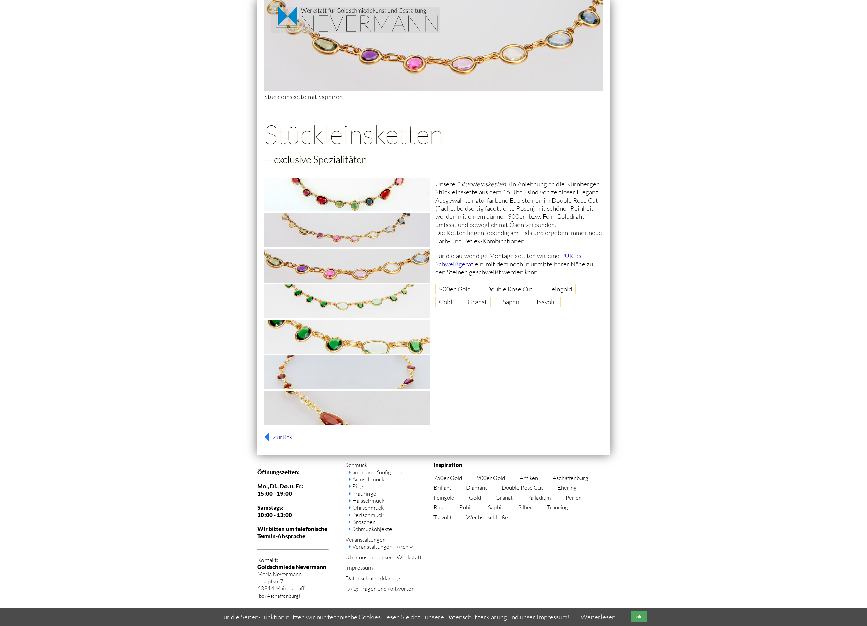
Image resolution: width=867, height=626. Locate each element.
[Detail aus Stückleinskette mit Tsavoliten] (347, 351)
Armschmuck (368, 479)
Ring (439, 507)
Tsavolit (546, 302)
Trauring (557, 507)
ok (638, 616)
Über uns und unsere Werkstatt (383, 557)
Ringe (359, 486)
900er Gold (455, 289)
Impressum (359, 567)
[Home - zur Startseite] (355, 30)
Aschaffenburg (570, 477)
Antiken (529, 477)
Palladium (539, 497)
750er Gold (448, 477)
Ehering (567, 487)
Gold (445, 302)
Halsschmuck (368, 500)
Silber (525, 507)
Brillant (442, 487)
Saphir (511, 302)
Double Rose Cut (509, 289)
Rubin (466, 507)
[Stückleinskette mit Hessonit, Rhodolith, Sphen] (347, 387)
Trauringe (364, 493)
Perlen (574, 497)
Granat (477, 302)
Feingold (560, 289)
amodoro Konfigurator (379, 472)
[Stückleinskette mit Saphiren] (347, 245)
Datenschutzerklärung (372, 578)
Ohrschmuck (368, 507)
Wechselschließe (487, 517)
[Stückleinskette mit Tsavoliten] (347, 316)
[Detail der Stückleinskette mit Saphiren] (347, 280)
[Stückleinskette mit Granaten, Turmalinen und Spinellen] (347, 209)
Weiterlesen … (601, 617)
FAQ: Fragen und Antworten (380, 588)
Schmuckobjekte (372, 529)
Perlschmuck (368, 514)
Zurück (282, 437)
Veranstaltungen (365, 539)
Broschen (364, 521)
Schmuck (356, 464)
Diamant (476, 487)
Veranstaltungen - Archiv (382, 546)
